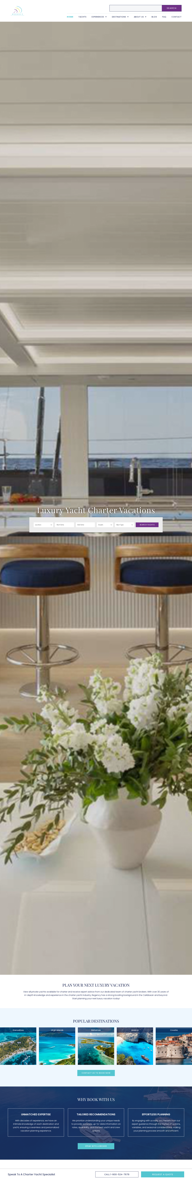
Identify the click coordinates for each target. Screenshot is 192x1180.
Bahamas (96, 1030)
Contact (176, 17)
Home (70, 17)
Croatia (174, 1030)
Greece (135, 1030)
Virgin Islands (57, 1030)
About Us (139, 17)
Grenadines (18, 1030)
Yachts (82, 17)
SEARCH (171, 8)
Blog (154, 17)
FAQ (164, 17)
